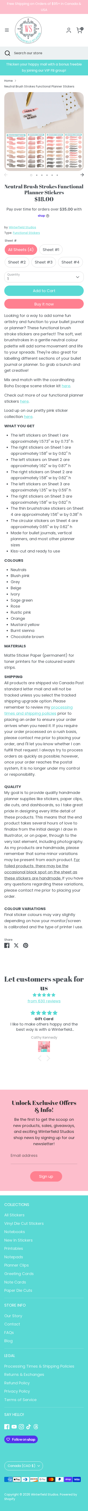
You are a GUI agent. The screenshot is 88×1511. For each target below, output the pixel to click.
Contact (12, 1324)
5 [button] (52, 175)
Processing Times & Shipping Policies (39, 1366)
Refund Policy (17, 1383)
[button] (41, 1058)
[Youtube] (14, 1426)
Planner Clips (16, 1265)
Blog (8, 1340)
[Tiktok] (28, 1426)
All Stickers (14, 1215)
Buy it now (44, 304)
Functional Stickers (26, 233)
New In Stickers (18, 1240)
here (66, 386)
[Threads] (35, 1426)
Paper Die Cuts (18, 1290)
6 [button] (57, 175)
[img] (44, 995)
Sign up (46, 1176)
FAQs (9, 1332)
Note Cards (15, 1282)
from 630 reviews (44, 1001)
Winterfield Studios (22, 227)
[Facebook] (6, 1426)
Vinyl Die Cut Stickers (24, 1223)
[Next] (82, 174)
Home (8, 81)
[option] (44, 67)
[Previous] (5, 174)
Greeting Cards (19, 1273)
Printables (13, 1248)
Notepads (13, 1257)
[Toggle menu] (7, 30)
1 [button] (31, 175)
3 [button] (42, 175)
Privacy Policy (17, 1391)
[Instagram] (21, 1426)
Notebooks (14, 1231)
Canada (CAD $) (21, 1465)
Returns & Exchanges (24, 1374)
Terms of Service (20, 1399)
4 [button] (47, 175)
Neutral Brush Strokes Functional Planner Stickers (39, 87)
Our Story (13, 1315)
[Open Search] (7, 53)
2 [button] (36, 175)
